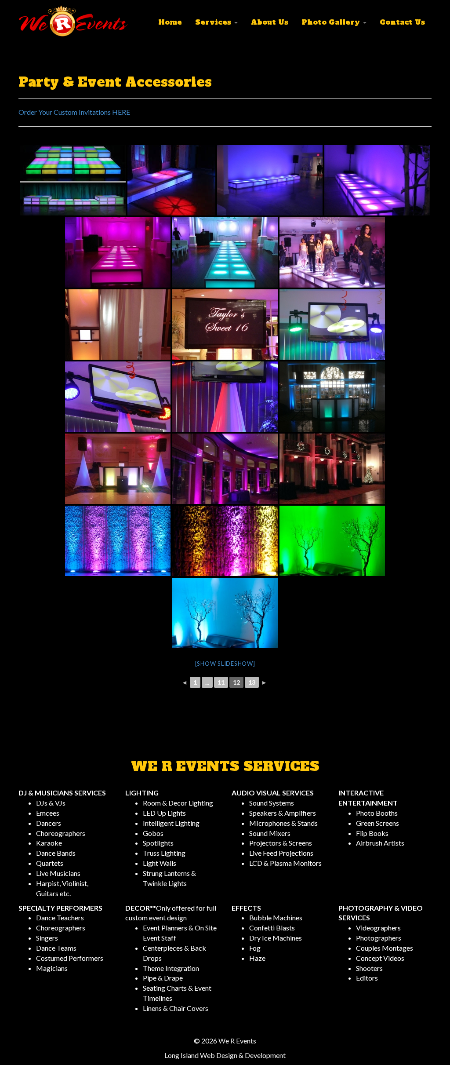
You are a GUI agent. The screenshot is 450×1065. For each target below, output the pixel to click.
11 (221, 682)
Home (170, 22)
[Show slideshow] (225, 663)
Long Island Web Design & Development (225, 1055)
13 (251, 682)
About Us (269, 22)
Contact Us (402, 22)
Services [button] (214, 22)
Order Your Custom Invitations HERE (74, 112)
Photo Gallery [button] (331, 22)
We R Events (237, 1040)
